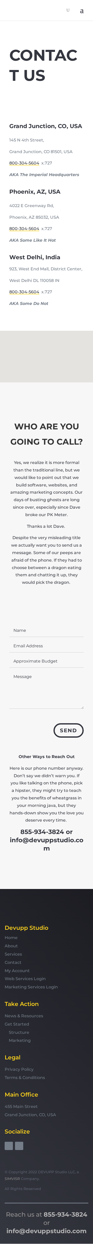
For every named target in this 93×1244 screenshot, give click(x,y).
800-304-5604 (24, 163)
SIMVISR (12, 1178)
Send (68, 730)
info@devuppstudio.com (46, 1231)
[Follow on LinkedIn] (19, 1146)
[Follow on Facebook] (9, 1146)
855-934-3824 (42, 832)
